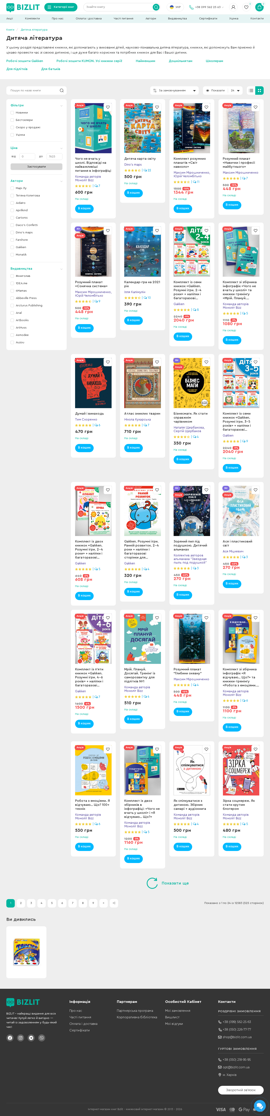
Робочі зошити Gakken (24, 61)
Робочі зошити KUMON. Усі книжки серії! (89, 61)
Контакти (257, 18)
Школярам (214, 61)
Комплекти (32, 18)
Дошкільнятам (180, 61)
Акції (9, 18)
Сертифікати (208, 18)
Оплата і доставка (89, 18)
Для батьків (50, 69)
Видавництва (177, 18)
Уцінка (233, 18)
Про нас (57, 18)
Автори (151, 18)
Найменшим (145, 61)
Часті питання (123, 18)
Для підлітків (17, 69)
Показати (218, 90)
